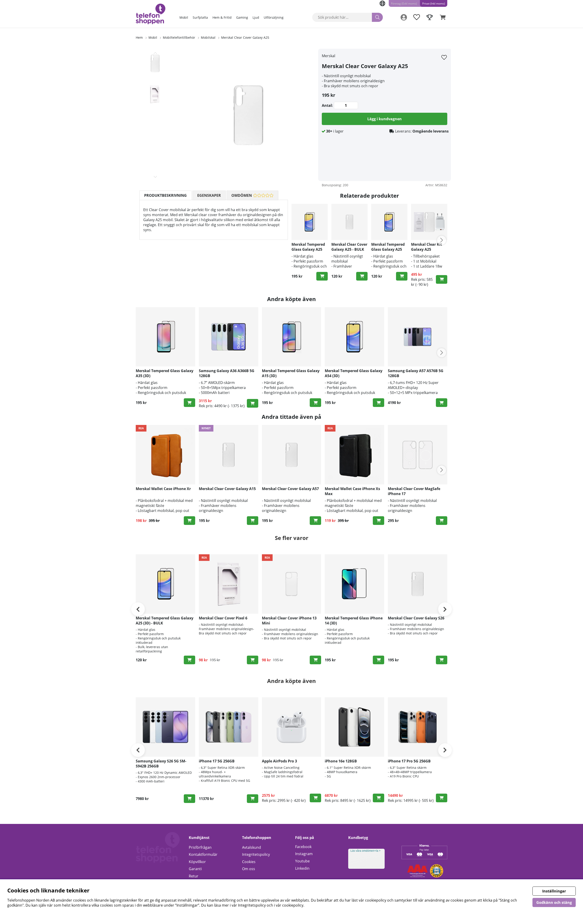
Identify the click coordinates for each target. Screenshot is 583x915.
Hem (139, 37)
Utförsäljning (274, 17)
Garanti (195, 868)
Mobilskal (208, 37)
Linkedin (302, 868)
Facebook (303, 846)
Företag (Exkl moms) (404, 3)
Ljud (256, 17)
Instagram (304, 853)
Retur (193, 876)
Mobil (183, 17)
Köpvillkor (197, 861)
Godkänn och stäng (554, 902)
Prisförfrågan (200, 847)
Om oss (248, 868)
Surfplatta (200, 17)
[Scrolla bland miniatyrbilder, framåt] (155, 176)
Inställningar (554, 891)
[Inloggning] (403, 17)
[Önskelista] (416, 17)
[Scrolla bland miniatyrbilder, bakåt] (155, 53)
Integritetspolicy (256, 854)
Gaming (242, 17)
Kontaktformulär (203, 854)
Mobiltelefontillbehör (179, 37)
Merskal (328, 55)
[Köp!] (322, 276)
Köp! (252, 403)
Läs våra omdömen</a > (365, 850)
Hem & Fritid (222, 17)
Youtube (302, 861)
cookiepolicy (292, 905)
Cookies (249, 861)
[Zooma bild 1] (248, 115)
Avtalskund (251, 847)
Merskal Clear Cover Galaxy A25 (245, 37)
